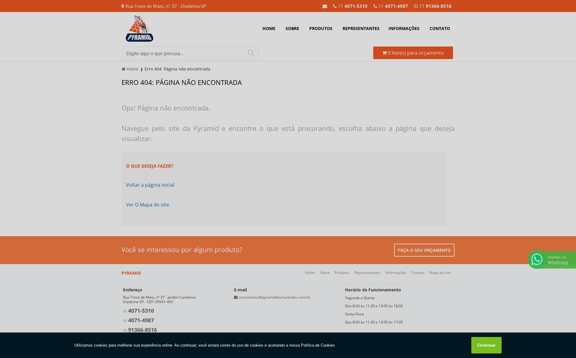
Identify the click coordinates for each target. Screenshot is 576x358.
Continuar (486, 345)
